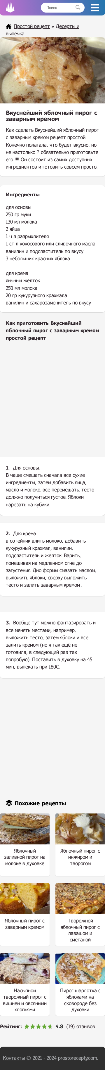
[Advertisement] (52, 404)
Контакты (14, 1058)
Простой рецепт (32, 26)
